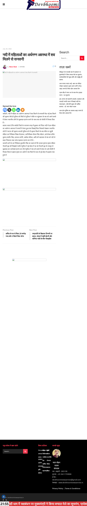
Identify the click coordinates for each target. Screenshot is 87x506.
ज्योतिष (44, 457)
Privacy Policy (57, 488)
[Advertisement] (43, 29)
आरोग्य (40, 463)
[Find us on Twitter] (6, 500)
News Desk (13, 67)
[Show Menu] (4, 4)
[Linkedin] (18, 110)
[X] (9, 110)
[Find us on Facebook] (3, 500)
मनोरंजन (44, 467)
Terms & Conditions (72, 488)
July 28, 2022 (7, 49)
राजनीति (49, 457)
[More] (23, 110)
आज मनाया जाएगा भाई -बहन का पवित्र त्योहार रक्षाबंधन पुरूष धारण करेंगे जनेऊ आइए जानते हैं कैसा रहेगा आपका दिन (70, 86)
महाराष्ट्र (44, 470)
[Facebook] (5, 110)
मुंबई (48, 450)
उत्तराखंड (22, 67)
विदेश (48, 464)
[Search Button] (83, 4)
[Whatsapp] (14, 110)
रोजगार (49, 460)
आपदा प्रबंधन (40, 458)
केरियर (40, 473)
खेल (43, 450)
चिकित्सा (44, 453)
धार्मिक (44, 464)
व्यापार (48, 467)
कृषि (39, 469)
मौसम (48, 453)
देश (43, 460)
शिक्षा (48, 470)
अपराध (40, 453)
